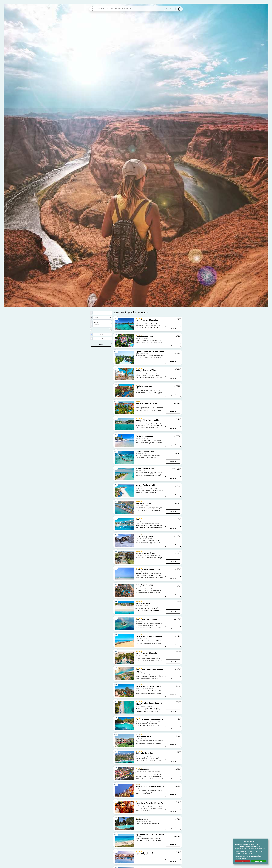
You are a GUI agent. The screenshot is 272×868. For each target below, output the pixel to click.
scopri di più (173, 328)
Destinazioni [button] (105, 8)
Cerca (101, 344)
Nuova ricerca (170, 8)
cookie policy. (239, 849)
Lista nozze (113, 8)
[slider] (91, 330)
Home (98, 8)
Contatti (129, 8)
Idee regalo (121, 8)
